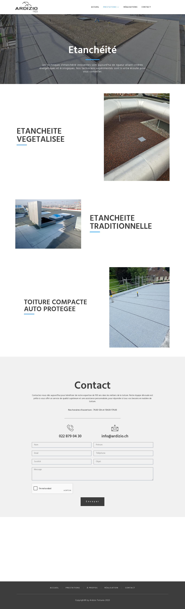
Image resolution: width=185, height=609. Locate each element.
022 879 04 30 (70, 436)
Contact (146, 7)
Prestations (109, 7)
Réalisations (130, 7)
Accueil (95, 7)
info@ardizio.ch (114, 436)
